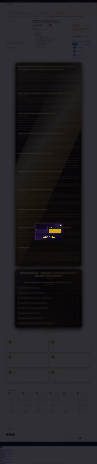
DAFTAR (55, 231)
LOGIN (42, 231)
